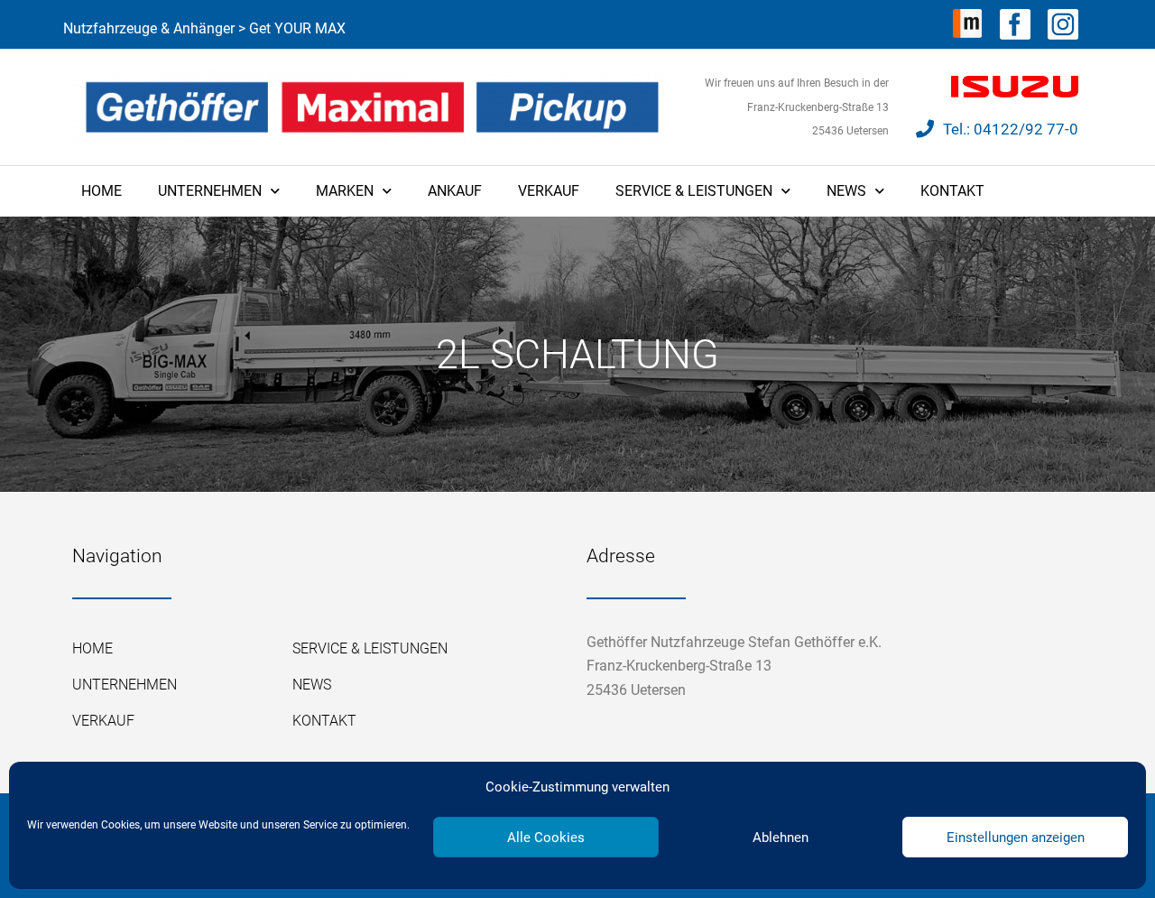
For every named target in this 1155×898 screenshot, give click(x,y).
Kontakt (952, 190)
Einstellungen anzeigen (1016, 837)
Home (101, 190)
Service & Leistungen (693, 190)
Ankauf (455, 190)
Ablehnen (780, 837)
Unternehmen (210, 190)
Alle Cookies (546, 837)
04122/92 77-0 (1026, 129)
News (846, 190)
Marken (345, 190)
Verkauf (548, 190)
